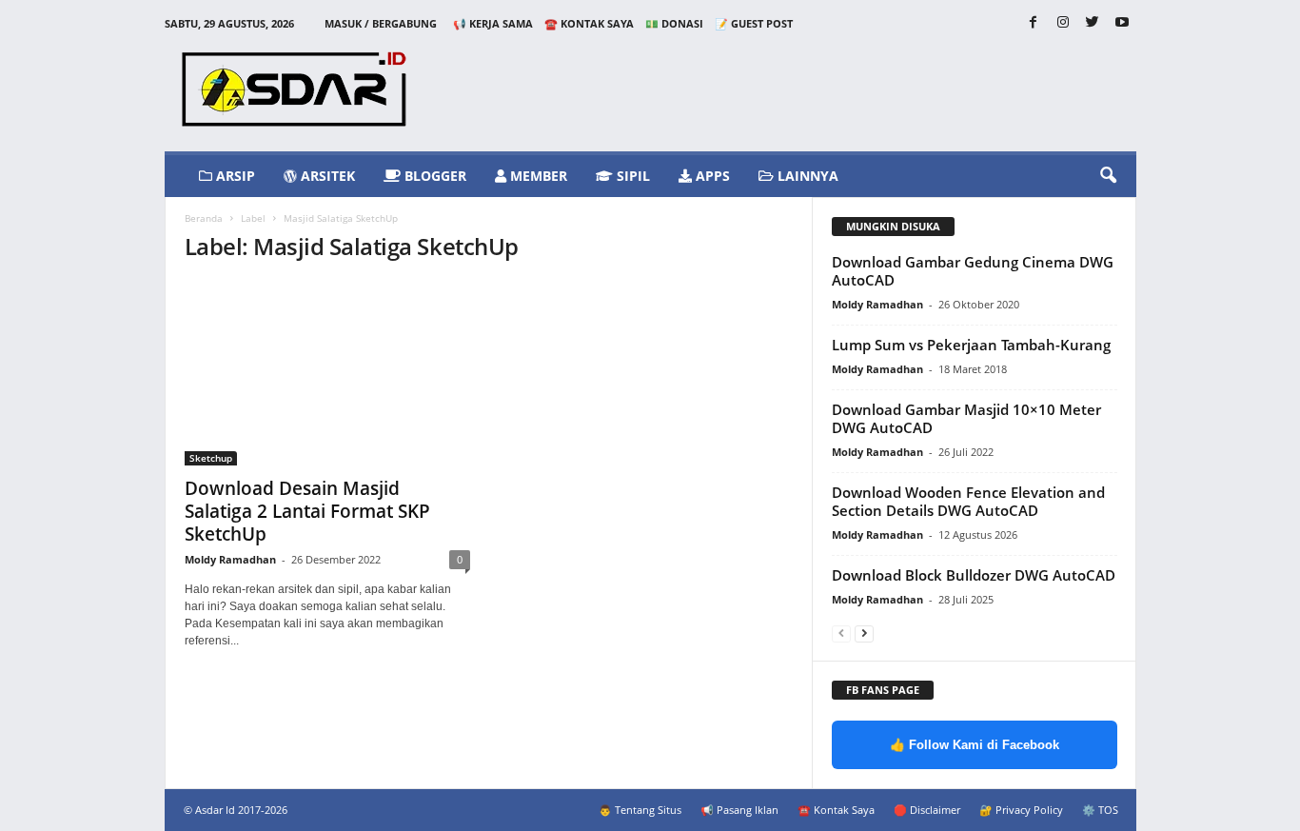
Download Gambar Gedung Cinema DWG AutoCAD (972, 270)
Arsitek (326, 176)
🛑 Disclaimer (927, 809)
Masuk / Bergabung (381, 23)
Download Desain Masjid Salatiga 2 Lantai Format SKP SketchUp (307, 511)
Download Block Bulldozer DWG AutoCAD (973, 574)
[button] (1108, 176)
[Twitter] (1092, 23)
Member (536, 176)
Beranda (204, 218)
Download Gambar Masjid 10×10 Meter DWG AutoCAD (966, 418)
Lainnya (806, 176)
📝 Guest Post (754, 23)
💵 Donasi (674, 23)
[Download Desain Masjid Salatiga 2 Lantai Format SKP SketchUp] (327, 373)
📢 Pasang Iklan (739, 809)
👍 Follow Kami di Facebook (974, 745)
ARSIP (233, 176)
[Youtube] (1122, 23)
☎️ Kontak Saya (589, 23)
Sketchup (210, 458)
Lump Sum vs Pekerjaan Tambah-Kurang (971, 344)
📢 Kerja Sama (493, 23)
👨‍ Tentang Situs (640, 809)
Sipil (631, 176)
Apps (711, 176)
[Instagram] (1063, 23)
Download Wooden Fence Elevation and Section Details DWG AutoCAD (968, 501)
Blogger (433, 176)
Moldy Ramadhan (230, 559)
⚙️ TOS (1100, 809)
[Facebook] (1033, 23)
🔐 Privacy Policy (1021, 809)
